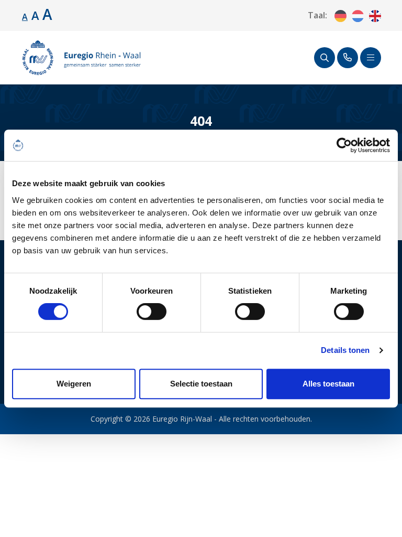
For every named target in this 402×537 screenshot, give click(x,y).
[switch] (151, 311)
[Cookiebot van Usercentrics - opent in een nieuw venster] (344, 145)
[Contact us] (347, 57)
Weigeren (74, 383)
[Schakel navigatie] (370, 57)
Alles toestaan (328, 383)
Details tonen (345, 350)
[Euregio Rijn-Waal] (81, 57)
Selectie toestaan (201, 383)
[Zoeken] (324, 57)
